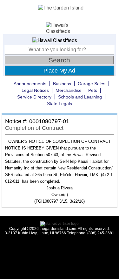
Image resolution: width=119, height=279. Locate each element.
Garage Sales (91, 83)
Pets (92, 90)
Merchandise (69, 90)
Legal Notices (35, 90)
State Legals (59, 103)
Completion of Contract (34, 128)
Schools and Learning (80, 96)
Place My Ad (59, 70)
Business (62, 83)
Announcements (30, 83)
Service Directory (34, 96)
